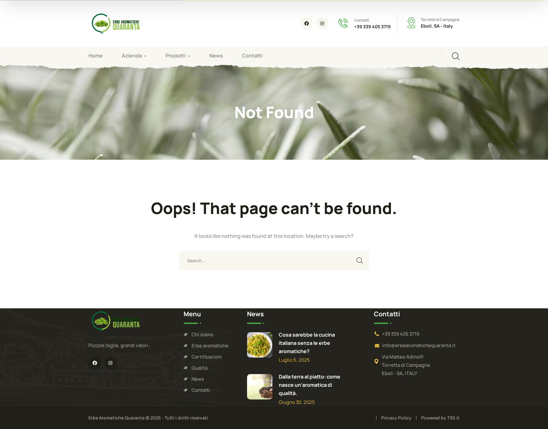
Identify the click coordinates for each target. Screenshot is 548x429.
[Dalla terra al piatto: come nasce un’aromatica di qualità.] (259, 386)
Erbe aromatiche (210, 345)
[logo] (115, 22)
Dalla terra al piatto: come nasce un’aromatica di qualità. (309, 385)
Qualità (199, 368)
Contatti (201, 390)
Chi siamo (202, 334)
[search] (456, 56)
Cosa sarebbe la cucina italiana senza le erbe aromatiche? (307, 343)
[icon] (306, 23)
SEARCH (359, 260)
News (198, 379)
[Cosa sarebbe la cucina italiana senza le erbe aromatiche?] (259, 345)
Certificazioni (207, 356)
